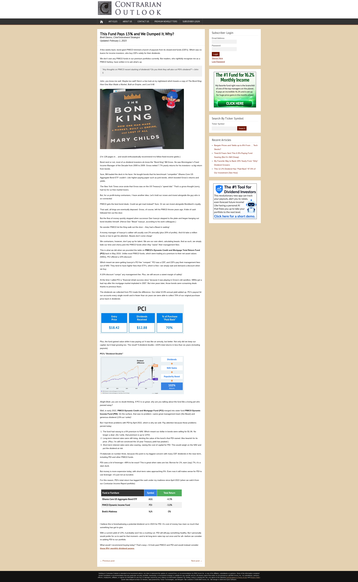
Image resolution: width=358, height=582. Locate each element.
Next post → (196, 561)
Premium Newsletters (166, 21)
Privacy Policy (255, 577)
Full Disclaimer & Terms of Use (236, 577)
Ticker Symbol (218, 124)
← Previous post (107, 561)
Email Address (218, 38)
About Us (127, 21)
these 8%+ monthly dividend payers (117, 548)
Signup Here (217, 58)
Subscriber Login (191, 21)
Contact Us (143, 21)
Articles (113, 21)
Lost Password (218, 62)
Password (216, 45)
